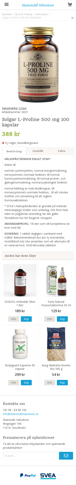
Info (13, 319)
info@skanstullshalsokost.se (20, 414)
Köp (26, 319)
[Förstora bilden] (38, 64)
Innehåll (38, 151)
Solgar (14, 108)
